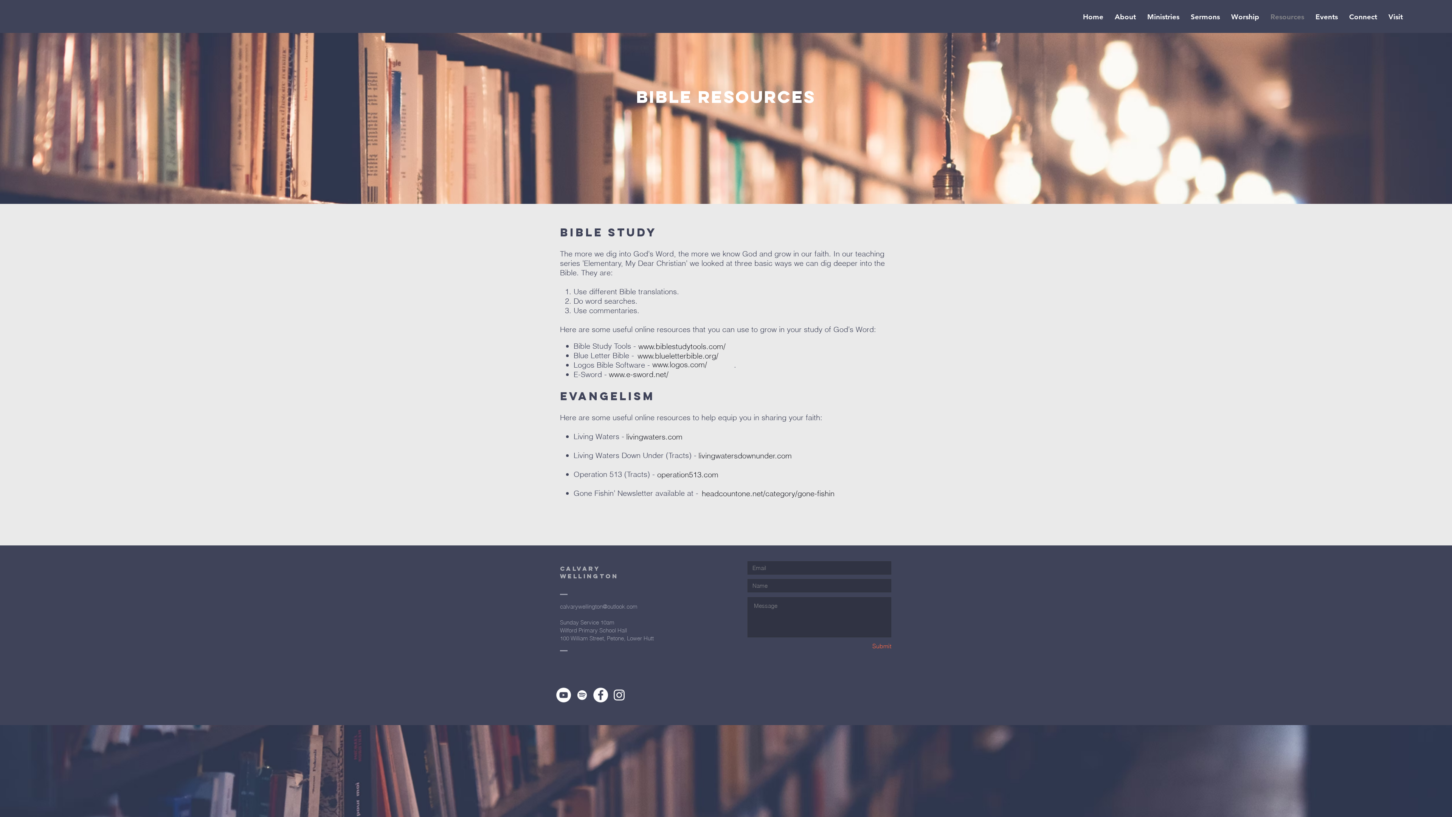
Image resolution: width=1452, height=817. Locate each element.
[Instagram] (619, 695)
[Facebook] (600, 695)
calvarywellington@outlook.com (599, 606)
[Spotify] (582, 695)
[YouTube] (563, 695)
